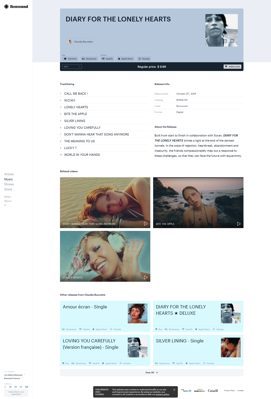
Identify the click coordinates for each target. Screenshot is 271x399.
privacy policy (162, 394)
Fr (5, 205)
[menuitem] (16, 6)
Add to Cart (234, 66)
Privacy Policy (229, 390)
